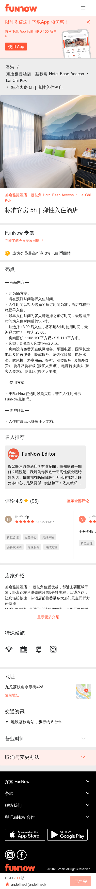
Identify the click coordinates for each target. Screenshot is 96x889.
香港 (10, 67)
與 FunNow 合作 (20, 817)
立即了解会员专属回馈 (22, 240)
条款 (9, 793)
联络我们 (13, 805)
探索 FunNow (17, 781)
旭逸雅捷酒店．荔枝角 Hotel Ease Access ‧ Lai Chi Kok (48, 76)
